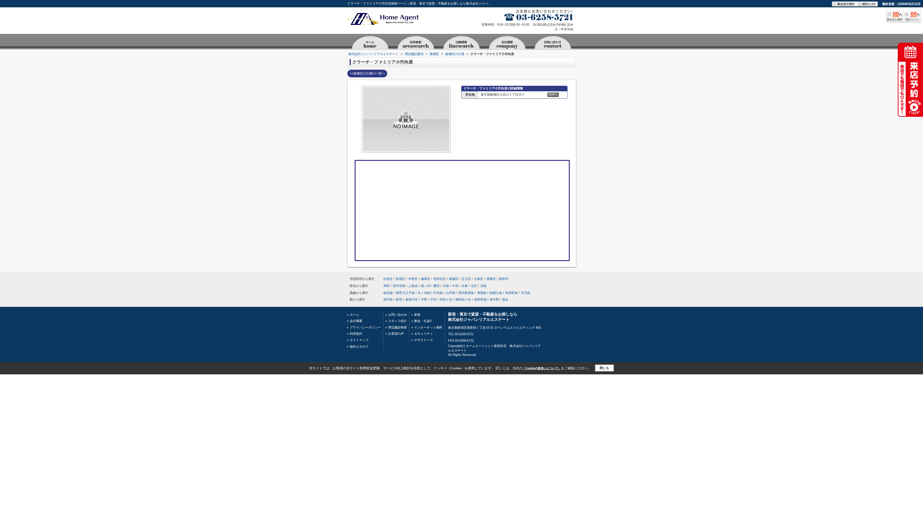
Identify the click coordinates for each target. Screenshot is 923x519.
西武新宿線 (466, 293)
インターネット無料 (428, 327)
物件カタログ (359, 346)
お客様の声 (396, 333)
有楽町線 (511, 293)
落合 (505, 299)
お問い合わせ (397, 314)
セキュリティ (423, 333)
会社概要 (356, 321)
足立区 (466, 279)
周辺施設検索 (397, 327)
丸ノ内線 (424, 293)
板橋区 (453, 279)
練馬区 (425, 279)
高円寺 (388, 299)
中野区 (413, 279)
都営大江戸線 (405, 293)
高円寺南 (399, 286)
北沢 (474, 286)
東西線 (481, 293)
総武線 (388, 293)
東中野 (494, 299)
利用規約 (356, 333)
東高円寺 (411, 299)
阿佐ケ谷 (446, 299)
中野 (424, 299)
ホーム (354, 314)
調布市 (503, 279)
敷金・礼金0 (422, 321)
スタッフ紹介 (397, 321)
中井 (433, 299)
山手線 (450, 293)
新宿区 (400, 279)
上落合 (413, 286)
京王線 (525, 293)
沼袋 (483, 286)
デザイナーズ (423, 340)
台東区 (478, 279)
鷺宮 (436, 286)
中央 (455, 286)
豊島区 (491, 279)
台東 (465, 286)
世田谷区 (439, 279)
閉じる (604, 368)
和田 (386, 286)
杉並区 (388, 279)
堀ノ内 (425, 286)
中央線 (438, 293)
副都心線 (496, 293)
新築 (417, 314)
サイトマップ (359, 340)
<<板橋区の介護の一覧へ (367, 73)
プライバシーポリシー (365, 327)
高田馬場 (480, 299)
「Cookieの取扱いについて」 (542, 368)
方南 (446, 286)
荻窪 (399, 299)
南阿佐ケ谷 (463, 299)
